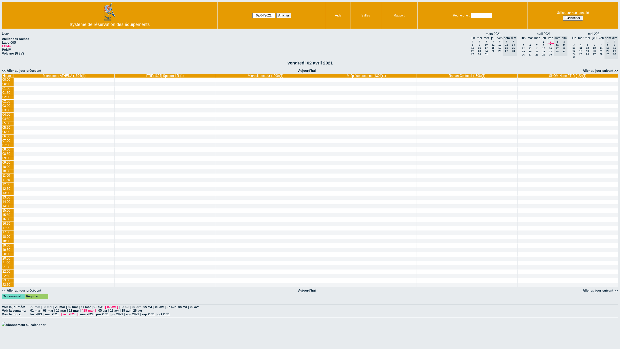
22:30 (6, 276)
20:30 (6, 258)
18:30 (6, 241)
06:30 (6, 136)
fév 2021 (36, 314)
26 (499, 51)
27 (530, 54)
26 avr (137, 310)
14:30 (6, 206)
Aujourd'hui (307, 70)
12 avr (114, 310)
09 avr (194, 307)
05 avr (147, 307)
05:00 (6, 123)
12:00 (6, 184)
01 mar (35, 310)
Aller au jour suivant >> (600, 70)
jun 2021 (102, 314)
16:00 (6, 219)
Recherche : (461, 15)
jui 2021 (117, 314)
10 (486, 44)
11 (493, 44)
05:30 (6, 127)
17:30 (6, 232)
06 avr (159, 307)
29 (472, 54)
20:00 (6, 254)
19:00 (6, 245)
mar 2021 (52, 314)
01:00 (6, 88)
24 (486, 51)
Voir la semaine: (14, 310)
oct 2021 (163, 314)
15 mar (61, 310)
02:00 (6, 97)
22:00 (6, 271)
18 (493, 48)
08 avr (182, 307)
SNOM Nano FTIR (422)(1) (567, 76)
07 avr (171, 307)
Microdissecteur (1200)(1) (265, 76)
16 (479, 48)
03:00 (6, 106)
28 (536, 54)
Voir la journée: (13, 307)
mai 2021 (86, 314)
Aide (338, 15)
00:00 (6, 79)
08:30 (6, 154)
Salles (365, 15)
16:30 (6, 223)
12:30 (6, 188)
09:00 (6, 158)
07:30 (6, 145)
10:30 (6, 171)
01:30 (6, 93)
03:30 (6, 110)
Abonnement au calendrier (26, 325)
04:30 (6, 119)
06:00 (6, 132)
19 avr (126, 310)
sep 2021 (148, 314)
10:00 (6, 167)
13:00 (6, 193)
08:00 (6, 149)
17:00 (6, 228)
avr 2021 (69, 314)
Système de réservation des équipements (110, 24)
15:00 (6, 210)
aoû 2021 (132, 314)
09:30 (6, 162)
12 (499, 44)
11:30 (6, 180)
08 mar (48, 310)
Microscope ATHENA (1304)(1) (64, 76)
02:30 (6, 101)
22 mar (74, 310)
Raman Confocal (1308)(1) (467, 76)
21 (536, 51)
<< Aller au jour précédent (21, 70)
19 (499, 48)
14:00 (6, 202)
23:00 (6, 280)
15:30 (6, 215)
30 (479, 54)
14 (536, 48)
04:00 (6, 114)
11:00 (6, 175)
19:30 (6, 250)
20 (530, 51)
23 (479, 51)
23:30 (6, 284)
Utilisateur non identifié (573, 13)
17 (486, 48)
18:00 (6, 236)
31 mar (86, 307)
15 (472, 48)
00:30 (6, 84)
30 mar (73, 307)
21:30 (6, 267)
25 (493, 51)
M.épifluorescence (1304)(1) (366, 76)
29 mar (60, 307)
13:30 (6, 197)
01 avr (97, 307)
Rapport (399, 15)
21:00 (6, 263)
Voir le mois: (11, 314)
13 (530, 48)
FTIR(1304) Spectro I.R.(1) (165, 76)
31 (486, 54)
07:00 (6, 141)
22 (472, 51)
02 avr (111, 307)
